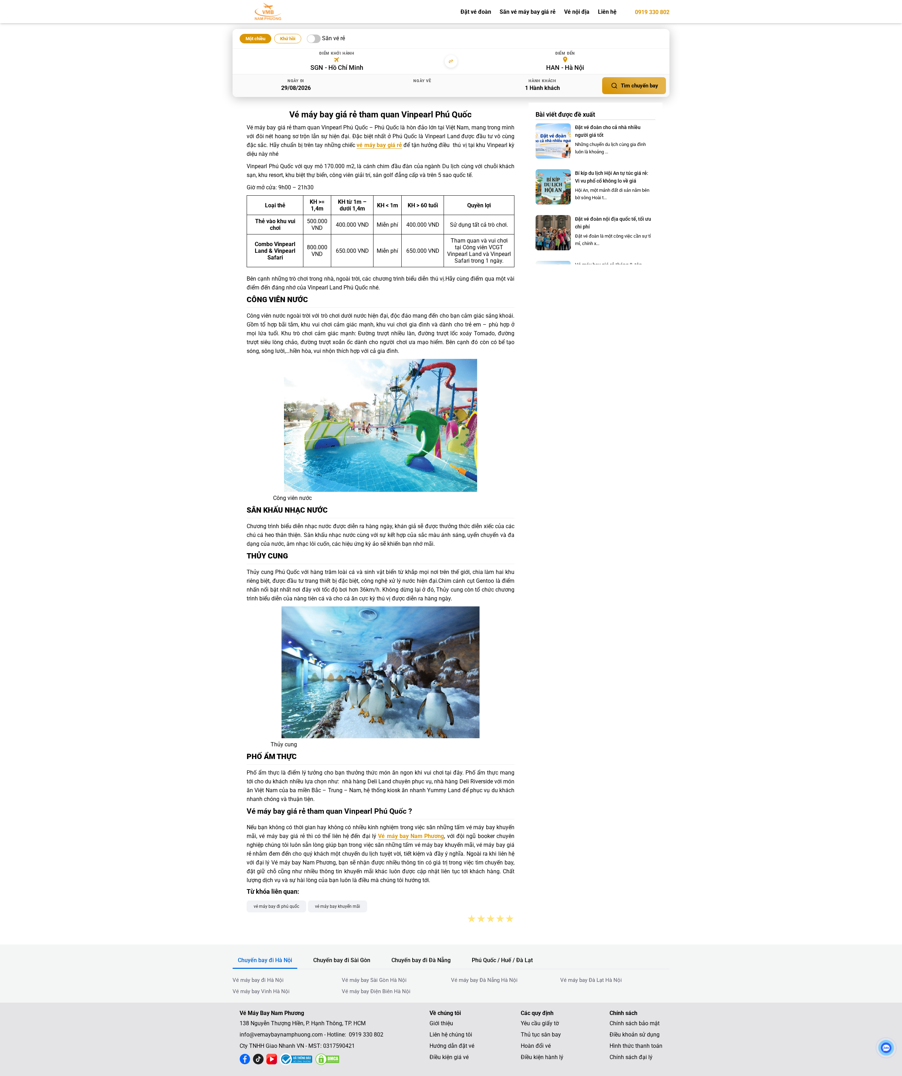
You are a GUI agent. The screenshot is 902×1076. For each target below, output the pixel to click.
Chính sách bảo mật (635, 1023)
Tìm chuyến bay (639, 85)
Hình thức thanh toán (636, 1046)
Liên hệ (607, 11)
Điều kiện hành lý (542, 1057)
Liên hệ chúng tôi (451, 1034)
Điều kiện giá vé (449, 1057)
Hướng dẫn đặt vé (452, 1046)
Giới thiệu (441, 1023)
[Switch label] (314, 39)
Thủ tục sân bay (541, 1034)
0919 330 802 (652, 12)
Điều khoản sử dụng (635, 1034)
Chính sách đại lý (631, 1057)
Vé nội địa (576, 11)
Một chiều (255, 38)
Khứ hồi (287, 38)
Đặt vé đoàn (476, 11)
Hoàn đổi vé (536, 1046)
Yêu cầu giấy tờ (540, 1023)
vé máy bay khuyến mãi (337, 906)
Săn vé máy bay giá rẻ (528, 11)
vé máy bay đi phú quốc (276, 906)
